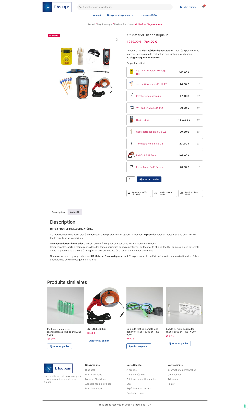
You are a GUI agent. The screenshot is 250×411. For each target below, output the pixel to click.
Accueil (97, 15)
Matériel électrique (123, 24)
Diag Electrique (104, 24)
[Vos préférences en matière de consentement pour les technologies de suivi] (245, 406)
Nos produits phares (118, 15)
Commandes (174, 374)
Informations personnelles (182, 369)
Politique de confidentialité (141, 379)
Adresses (173, 379)
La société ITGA (148, 15)
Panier (171, 383)
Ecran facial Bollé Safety (149, 167)
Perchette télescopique (148, 96)
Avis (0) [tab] (74, 212)
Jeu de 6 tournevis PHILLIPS (151, 84)
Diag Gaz (90, 369)
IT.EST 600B (142, 119)
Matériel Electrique (95, 379)
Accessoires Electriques (98, 383)
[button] (117, 39)
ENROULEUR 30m (146, 155)
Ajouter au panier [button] (59, 346)
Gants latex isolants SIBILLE (151, 131)
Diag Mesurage (93, 388)
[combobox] (125, 7)
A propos (131, 369)
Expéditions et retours (138, 388)
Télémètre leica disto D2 (149, 143)
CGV (129, 383)
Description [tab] (58, 212)
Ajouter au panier (149, 179)
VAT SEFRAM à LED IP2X (149, 107)
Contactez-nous (135, 393)
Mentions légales (135, 374)
